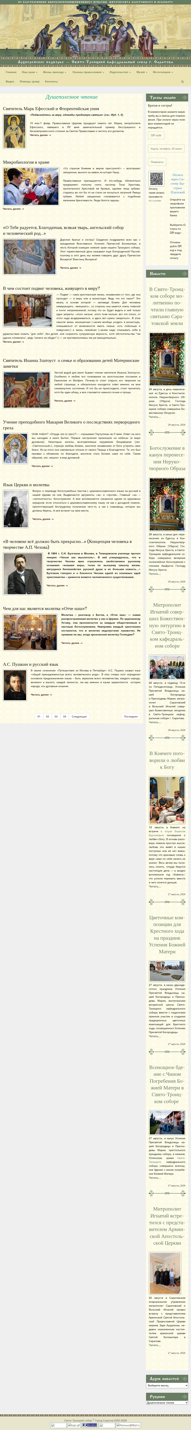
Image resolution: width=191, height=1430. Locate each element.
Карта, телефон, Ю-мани (166, 148)
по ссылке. (155, 200)
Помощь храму (30, 81)
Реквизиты (157, 162)
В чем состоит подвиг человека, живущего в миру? (51, 288)
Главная (11, 72)
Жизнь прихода (53, 72)
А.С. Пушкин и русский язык (30, 664)
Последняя (131, 716)
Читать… (155, 417)
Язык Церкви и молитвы (26, 484)
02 (47, 716)
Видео (10, 81)
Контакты (51, 81)
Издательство (119, 72)
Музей (141, 72)
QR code (156, 135)
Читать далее (40, 135)
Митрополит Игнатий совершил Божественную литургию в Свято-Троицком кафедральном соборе (167, 625)
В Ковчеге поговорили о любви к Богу (167, 760)
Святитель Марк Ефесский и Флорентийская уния (51, 108)
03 (56, 716)
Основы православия (87, 72)
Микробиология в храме (26, 162)
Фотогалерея (162, 72)
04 (64, 716)
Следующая (79, 716)
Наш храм (29, 72)
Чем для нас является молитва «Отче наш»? (45, 608)
